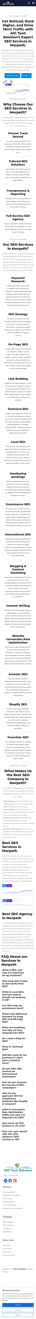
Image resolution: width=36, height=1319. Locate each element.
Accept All (18, 1305)
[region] (18, 1303)
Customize (18, 1310)
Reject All (18, 1315)
